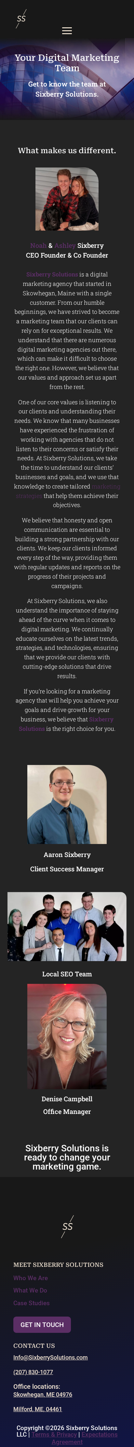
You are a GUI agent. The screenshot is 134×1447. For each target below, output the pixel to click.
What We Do (30, 1290)
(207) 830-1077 (33, 1372)
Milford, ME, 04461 (37, 1409)
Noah (38, 245)
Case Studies (31, 1303)
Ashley (65, 245)
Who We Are (30, 1278)
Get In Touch (42, 1325)
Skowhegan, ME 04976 (42, 1394)
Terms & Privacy (54, 1434)
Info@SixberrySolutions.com (50, 1357)
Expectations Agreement (85, 1438)
